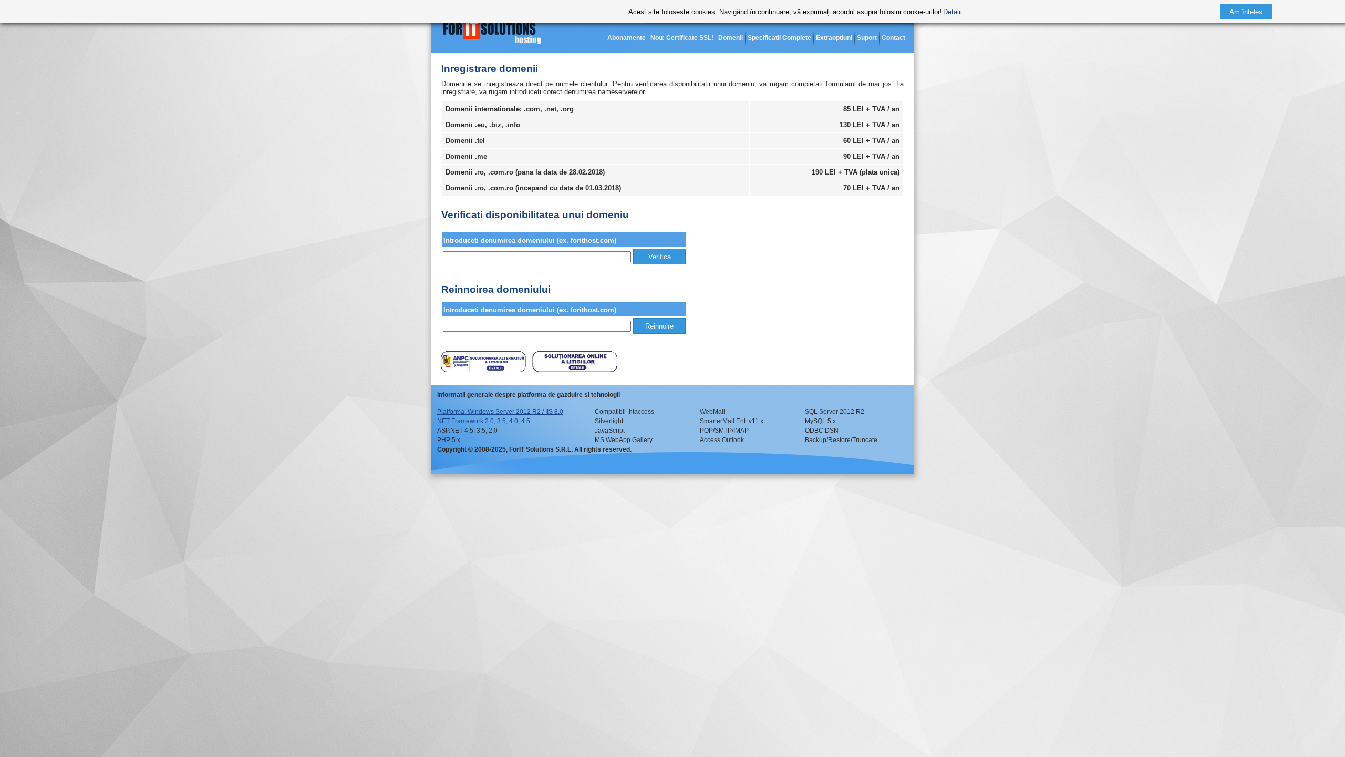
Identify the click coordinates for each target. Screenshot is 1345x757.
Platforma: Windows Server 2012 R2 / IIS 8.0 (500, 411)
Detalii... (955, 12)
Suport (867, 38)
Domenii (730, 38)
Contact (893, 38)
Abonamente (626, 38)
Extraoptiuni (834, 38)
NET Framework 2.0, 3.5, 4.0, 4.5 (483, 421)
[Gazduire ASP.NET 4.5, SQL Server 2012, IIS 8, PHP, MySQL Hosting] (494, 31)
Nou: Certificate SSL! (681, 38)
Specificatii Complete (779, 38)
